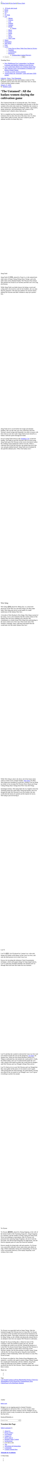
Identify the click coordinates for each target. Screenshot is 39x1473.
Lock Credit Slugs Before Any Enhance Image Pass (20, 67)
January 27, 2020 (6, 85)
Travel (10, 36)
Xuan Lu (7, 1383)
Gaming (10, 25)
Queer (10, 31)
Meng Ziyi (8, 1381)
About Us (7, 1431)
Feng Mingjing (19, 1379)
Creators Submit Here (11, 1449)
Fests (6, 45)
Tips (6, 1444)
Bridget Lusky (7, 86)
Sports (10, 33)
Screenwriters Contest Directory (21, 55)
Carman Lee (11, 1379)
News (6, 11)
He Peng (27, 1379)
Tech (9, 35)
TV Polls (7, 15)
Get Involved (8, 1441)
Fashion (10, 23)
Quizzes (10, 20)
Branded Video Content (12, 1439)
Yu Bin (12, 1383)
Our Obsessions (16, 78)
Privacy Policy (9, 1432)
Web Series (8, 43)
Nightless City (25, 438)
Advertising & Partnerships (13, 1446)
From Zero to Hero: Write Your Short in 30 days (22, 48)
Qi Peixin (14, 1381)
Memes (10, 18)
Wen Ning (27, 780)
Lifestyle (3, 78)
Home (6, 10)
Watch (6, 40)
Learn (6, 47)
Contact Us (8, 1436)
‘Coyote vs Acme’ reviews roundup (15, 72)
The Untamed (21, 1381)
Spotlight (11, 50)
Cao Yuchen (4, 1379)
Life (6, 16)
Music (10, 30)
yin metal (31, 1055)
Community (8, 1448)
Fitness (14, 28)
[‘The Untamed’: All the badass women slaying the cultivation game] (13, 1400)
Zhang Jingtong (19, 1383)
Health (10, 26)
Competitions (12, 52)
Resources (11, 53)
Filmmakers (8, 42)
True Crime (11, 38)
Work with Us (9, 1437)
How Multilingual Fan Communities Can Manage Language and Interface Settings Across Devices (19, 64)
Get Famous (8, 1434)
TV (6, 13)
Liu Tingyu (33, 1379)
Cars (9, 21)
